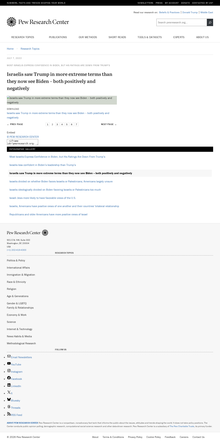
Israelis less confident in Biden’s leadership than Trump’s (42, 165)
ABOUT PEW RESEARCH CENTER (22, 422)
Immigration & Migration (21, 274)
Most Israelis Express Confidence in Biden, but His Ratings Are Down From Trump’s (58, 65)
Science (11, 322)
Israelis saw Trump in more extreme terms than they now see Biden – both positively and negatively (70, 173)
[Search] (210, 22)
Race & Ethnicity (16, 281)
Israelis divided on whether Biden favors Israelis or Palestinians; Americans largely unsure (61, 181)
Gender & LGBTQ (16, 303)
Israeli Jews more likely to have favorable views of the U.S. (42, 198)
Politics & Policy (16, 260)
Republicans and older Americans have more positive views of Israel (48, 214)
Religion (11, 289)
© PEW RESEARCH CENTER (23, 136)
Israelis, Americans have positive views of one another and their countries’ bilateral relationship (64, 206)
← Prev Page (15, 124)
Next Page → (109, 124)
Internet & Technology (19, 329)
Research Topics (23, 37)
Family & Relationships (20, 307)
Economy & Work (16, 314)
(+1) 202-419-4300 (16, 249)
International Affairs (18, 267)
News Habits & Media (19, 336)
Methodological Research (21, 343)
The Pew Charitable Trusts (182, 426)
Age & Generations (17, 296)
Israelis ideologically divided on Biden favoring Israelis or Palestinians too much (55, 189)
